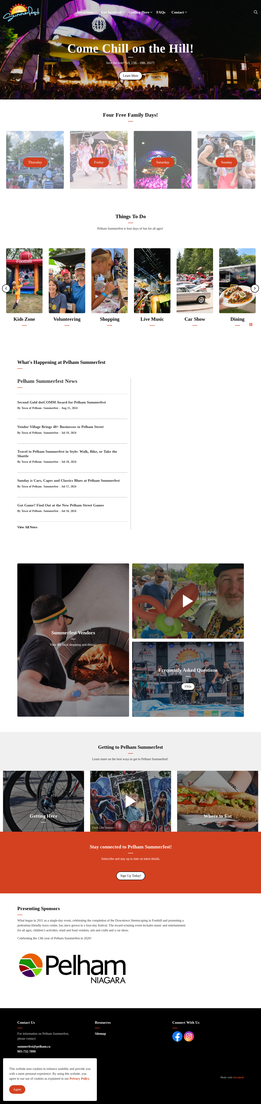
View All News (27, 527)
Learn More (130, 75)
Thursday (35, 162)
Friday (99, 162)
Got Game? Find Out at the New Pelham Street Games (60, 505)
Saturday (162, 162)
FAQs (160, 12)
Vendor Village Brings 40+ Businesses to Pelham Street (60, 427)
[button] (188, 601)
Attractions (85, 12)
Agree (17, 1089)
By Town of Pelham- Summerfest (37, 408)
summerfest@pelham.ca (33, 1046)
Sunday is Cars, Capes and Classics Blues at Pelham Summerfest (68, 480)
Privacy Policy (79, 1078)
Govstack (238, 1077)
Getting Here (139, 12)
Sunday (226, 162)
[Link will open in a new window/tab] (72, 968)
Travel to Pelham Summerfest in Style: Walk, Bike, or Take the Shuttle (67, 453)
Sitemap (100, 1033)
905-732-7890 (26, 1051)
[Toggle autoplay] (251, 325)
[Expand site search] (255, 12)
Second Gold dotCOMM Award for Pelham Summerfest (61, 402)
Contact (177, 12)
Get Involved (111, 12)
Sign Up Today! (130, 875)
